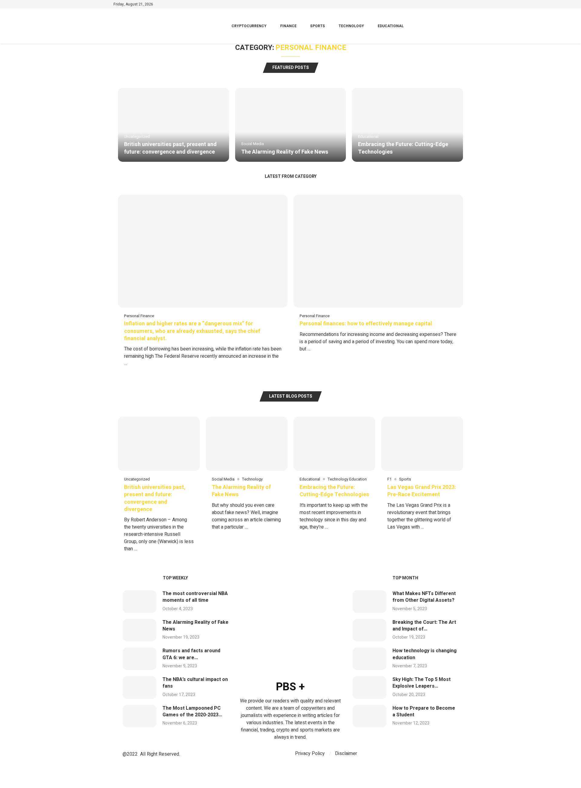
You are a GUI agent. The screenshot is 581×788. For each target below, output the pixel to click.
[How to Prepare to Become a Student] (369, 716)
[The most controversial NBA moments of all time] (139, 601)
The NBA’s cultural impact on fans (195, 683)
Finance (288, 26)
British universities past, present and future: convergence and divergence (170, 148)
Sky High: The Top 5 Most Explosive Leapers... (421, 683)
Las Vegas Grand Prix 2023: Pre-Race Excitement (421, 491)
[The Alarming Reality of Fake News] (290, 125)
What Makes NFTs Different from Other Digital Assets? (424, 597)
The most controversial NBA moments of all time (195, 597)
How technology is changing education (424, 654)
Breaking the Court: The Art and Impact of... (424, 626)
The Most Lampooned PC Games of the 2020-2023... (192, 711)
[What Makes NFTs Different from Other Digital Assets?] (369, 601)
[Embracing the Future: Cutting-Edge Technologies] (407, 125)
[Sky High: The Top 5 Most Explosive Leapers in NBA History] (369, 687)
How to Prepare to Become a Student (423, 711)
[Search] (464, 26)
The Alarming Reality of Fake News (284, 152)
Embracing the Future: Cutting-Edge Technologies (403, 148)
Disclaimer (346, 753)
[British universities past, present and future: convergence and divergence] (173, 125)
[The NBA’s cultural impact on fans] (139, 687)
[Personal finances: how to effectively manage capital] (378, 277)
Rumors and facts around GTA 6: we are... (191, 654)
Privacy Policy (310, 753)
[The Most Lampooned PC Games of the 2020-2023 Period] (139, 716)
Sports (317, 26)
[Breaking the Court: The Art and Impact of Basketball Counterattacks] (369, 630)
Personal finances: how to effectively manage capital (366, 324)
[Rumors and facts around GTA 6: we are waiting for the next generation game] (139, 658)
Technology (351, 26)
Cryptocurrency (249, 26)
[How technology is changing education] (369, 658)
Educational (391, 26)
